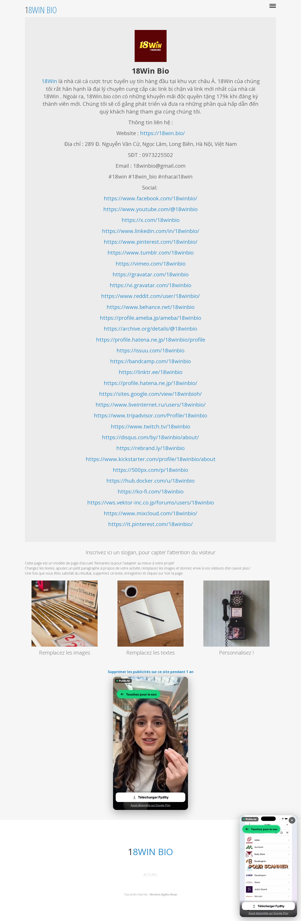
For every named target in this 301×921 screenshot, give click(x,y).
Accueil (150, 874)
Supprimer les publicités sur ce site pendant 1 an (150, 671)
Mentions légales (159, 894)
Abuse (173, 894)
